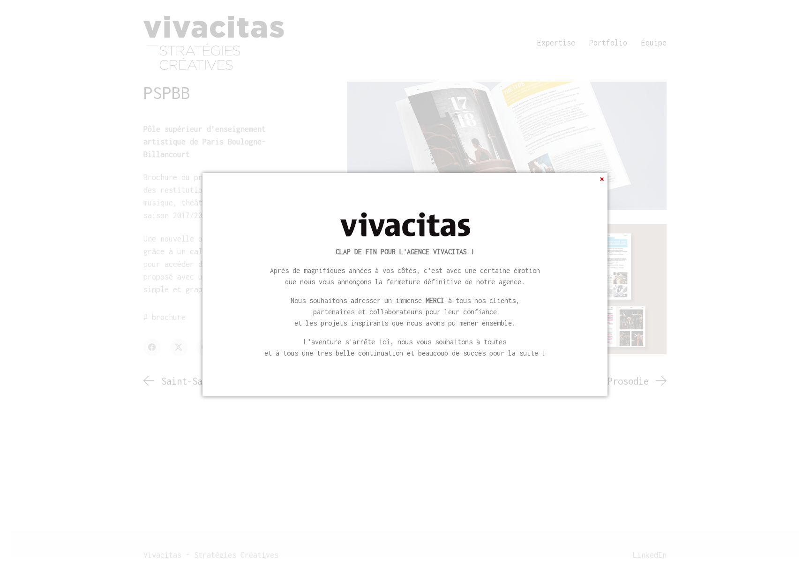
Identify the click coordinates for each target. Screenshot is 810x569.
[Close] (602, 179)
